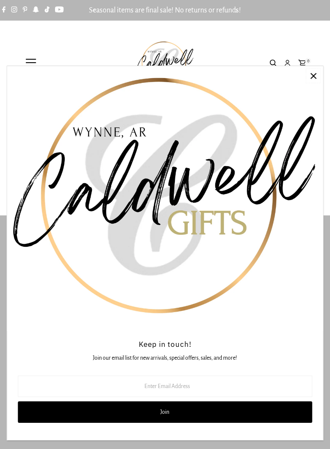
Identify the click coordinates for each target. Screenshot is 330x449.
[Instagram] (14, 10)
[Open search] (274, 63)
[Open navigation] (31, 63)
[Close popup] (313, 75)
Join (164, 412)
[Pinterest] (25, 10)
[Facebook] (4, 10)
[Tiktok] (47, 10)
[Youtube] (59, 10)
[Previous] (94, 10)
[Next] (236, 10)
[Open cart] (302, 63)
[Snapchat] (36, 10)
